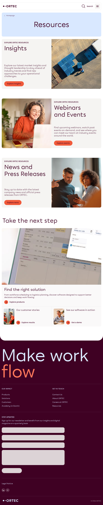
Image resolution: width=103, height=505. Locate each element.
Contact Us (57, 395)
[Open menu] (97, 6)
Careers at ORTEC (60, 402)
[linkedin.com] (3, 490)
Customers (6, 402)
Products (6, 395)
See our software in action (80, 310)
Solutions (6, 398)
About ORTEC (58, 398)
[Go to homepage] (10, 6)
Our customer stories (27, 310)
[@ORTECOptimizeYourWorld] (7, 490)
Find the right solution (24, 289)
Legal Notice (7, 484)
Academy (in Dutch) (10, 406)
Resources (56, 406)
